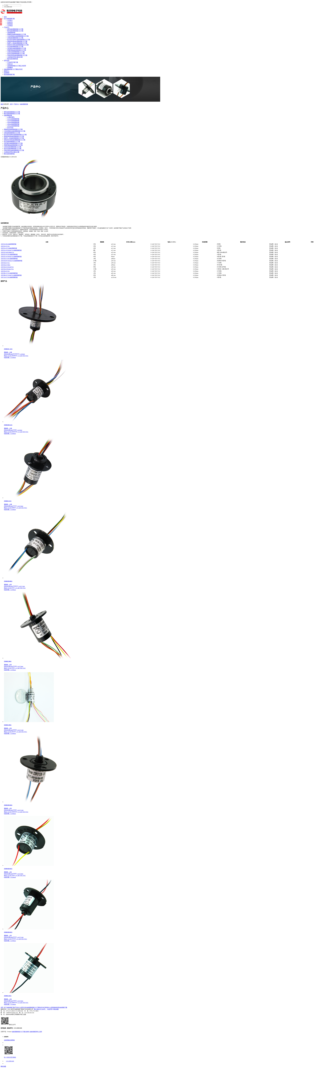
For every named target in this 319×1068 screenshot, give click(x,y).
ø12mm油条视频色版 (13, 119)
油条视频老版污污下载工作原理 (16, 65)
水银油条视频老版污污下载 (15, 37)
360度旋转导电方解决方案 (15, 57)
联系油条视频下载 (9, 74)
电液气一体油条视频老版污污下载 (17, 43)
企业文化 (10, 22)
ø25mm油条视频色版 (13, 120)
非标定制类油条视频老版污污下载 (17, 55)
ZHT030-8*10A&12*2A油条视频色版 (11, 260)
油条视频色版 (11, 32)
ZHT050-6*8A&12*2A (7, 269)
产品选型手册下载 (12, 62)
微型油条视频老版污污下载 (15, 29)
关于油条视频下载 (9, 18)
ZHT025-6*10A (5, 246)
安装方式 (10, 64)
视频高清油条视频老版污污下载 (16, 34)
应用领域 (6, 72)
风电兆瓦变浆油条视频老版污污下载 (18, 44)
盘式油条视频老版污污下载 (15, 46)
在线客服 (6, 1040)
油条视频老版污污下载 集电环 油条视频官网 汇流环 (27, 1031)
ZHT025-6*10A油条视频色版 (9, 254)
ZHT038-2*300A (5, 265)
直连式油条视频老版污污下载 (16, 53)
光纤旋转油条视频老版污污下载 (16, 48)
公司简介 (10, 20)
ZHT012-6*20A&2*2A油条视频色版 (11, 250)
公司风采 (10, 25)
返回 (2, 104)
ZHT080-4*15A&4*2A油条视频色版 (11, 275)
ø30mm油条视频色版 (13, 122)
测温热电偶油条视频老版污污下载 (17, 41)
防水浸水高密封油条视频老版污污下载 (18, 39)
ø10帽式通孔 (11, 117)
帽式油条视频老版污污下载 (15, 31)
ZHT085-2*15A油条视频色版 (9, 273)
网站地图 (56, 1009)
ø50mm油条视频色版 (13, 126)
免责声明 (50, 1009)
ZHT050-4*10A (5, 271)
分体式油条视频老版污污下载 (16, 51)
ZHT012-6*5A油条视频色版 (9, 248)
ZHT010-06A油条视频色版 (8, 244)
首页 (5, 17)
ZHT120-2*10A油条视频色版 (9, 277)
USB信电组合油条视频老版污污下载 (18, 36)
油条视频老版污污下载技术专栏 (13, 69)
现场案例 (10, 67)
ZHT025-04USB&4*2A (7, 252)
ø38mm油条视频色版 (13, 124)
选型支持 (6, 60)
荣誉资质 (10, 24)
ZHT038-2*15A (5, 263)
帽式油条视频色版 (12, 58)
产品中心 (6, 27)
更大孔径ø (10, 127)
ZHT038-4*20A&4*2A (7, 267)
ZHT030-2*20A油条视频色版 (9, 258)
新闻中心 (6, 71)
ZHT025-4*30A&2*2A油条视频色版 (11, 256)
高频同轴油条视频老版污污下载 (16, 50)
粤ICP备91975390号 (40, 1009)
